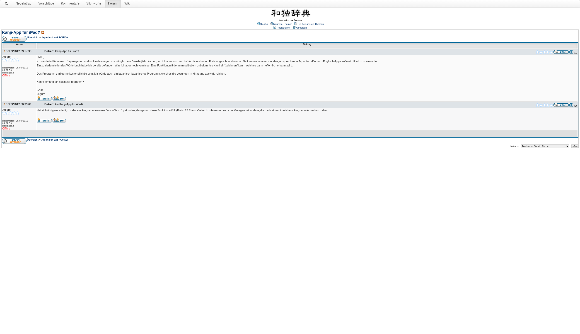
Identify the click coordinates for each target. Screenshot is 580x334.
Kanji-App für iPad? (21, 32)
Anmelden (301, 27)
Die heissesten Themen (311, 24)
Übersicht (33, 37)
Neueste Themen (282, 24)
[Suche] (6, 4)
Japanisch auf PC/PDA (54, 37)
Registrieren (283, 27)
